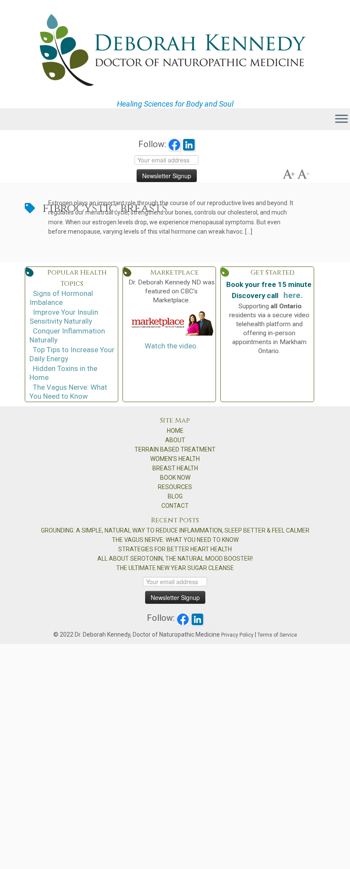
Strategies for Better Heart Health (175, 549)
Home (175, 430)
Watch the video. (171, 346)
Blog (175, 496)
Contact (175, 505)
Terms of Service (277, 635)
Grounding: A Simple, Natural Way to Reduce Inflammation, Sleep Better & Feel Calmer (175, 530)
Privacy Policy (237, 635)
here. (293, 295)
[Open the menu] (341, 119)
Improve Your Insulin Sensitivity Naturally (63, 316)
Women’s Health (175, 458)
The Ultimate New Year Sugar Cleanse (175, 568)
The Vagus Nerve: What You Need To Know (175, 539)
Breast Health (175, 468)
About (175, 440)
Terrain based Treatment (175, 449)
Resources (175, 487)
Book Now (175, 477)
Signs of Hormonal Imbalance (61, 298)
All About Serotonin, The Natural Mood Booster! (175, 558)
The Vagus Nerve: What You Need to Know (68, 391)
